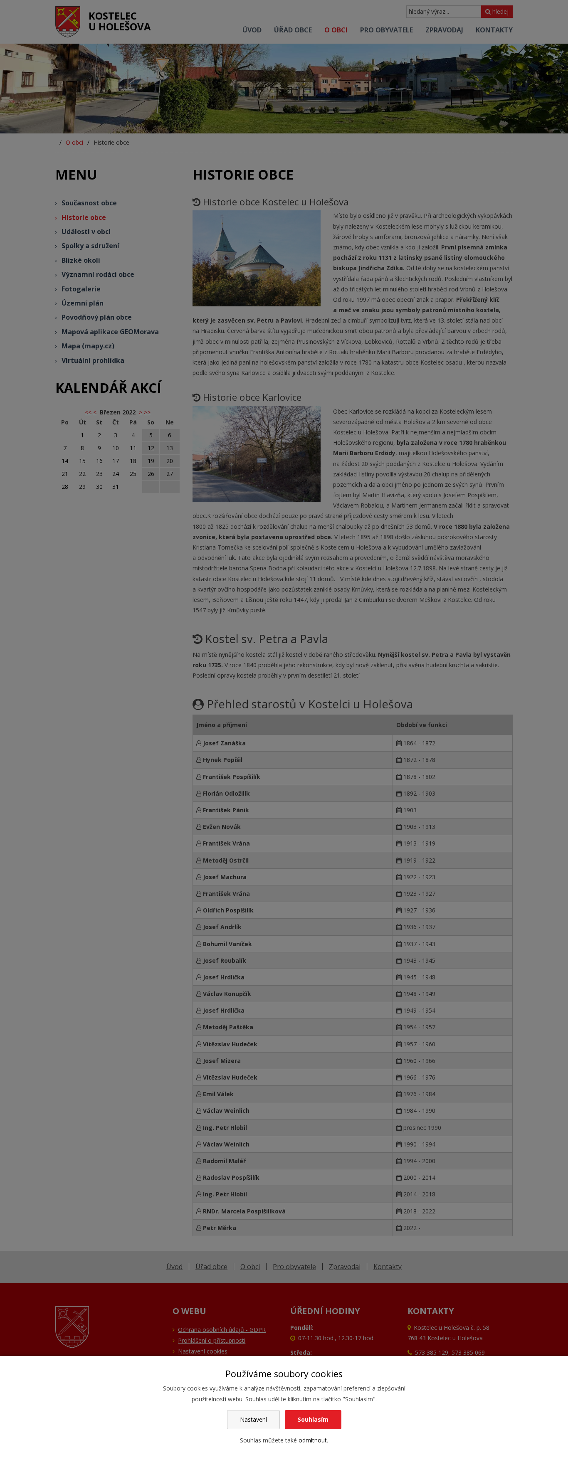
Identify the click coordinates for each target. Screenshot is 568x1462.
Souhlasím (313, 1419)
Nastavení (253, 1419)
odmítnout (313, 1440)
